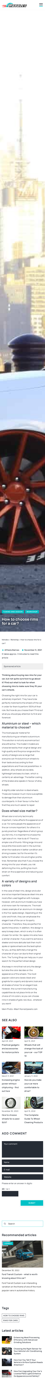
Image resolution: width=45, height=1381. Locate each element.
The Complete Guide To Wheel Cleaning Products (33, 1119)
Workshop (32, 611)
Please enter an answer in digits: (17, 1183)
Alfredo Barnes (11, 650)
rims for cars (10, 1320)
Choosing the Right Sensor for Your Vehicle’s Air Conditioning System (28, 1351)
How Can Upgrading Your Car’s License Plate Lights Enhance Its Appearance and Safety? (28, 1373)
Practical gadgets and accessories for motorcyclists (10, 1049)
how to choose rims (13, 1315)
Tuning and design (13, 611)
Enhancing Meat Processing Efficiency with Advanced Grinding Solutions (27, 1340)
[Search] (5, 1224)
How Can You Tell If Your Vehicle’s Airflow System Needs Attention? (28, 1362)
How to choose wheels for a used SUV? (10, 1119)
